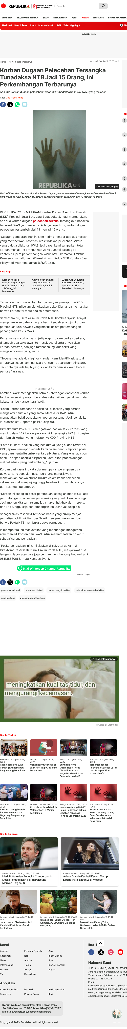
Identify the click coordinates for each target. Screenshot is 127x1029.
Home (3, 61)
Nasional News (24, 61)
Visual (27, 969)
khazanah (60, 17)
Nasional (7, 25)
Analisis (28, 960)
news (85, 17)
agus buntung (8, 598)
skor (46, 17)
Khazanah (5, 955)
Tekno (27, 964)
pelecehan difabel (33, 590)
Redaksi (28, 989)
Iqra (26, 955)
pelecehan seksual (46, 221)
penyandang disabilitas (59, 590)
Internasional (45, 25)
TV (1, 974)
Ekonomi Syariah (28, 17)
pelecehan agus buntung (32, 598)
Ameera (4, 951)
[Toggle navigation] (3, 6)
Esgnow (4, 969)
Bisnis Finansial (56, 964)
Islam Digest (55, 955)
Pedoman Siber (56, 989)
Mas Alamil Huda (14, 97)
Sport (33, 25)
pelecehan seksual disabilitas (90, 590)
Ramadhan (30, 974)
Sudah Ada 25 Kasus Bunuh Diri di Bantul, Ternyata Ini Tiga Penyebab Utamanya (73, 284)
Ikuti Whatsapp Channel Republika (46, 568)
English (52, 969)
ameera (7, 17)
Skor (50, 951)
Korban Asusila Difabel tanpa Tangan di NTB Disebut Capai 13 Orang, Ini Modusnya (13, 285)
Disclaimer (5, 994)
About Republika (9, 989)
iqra (74, 17)
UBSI (58, 25)
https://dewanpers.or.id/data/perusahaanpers (26, 1011)
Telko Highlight (72, 25)
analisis (98, 17)
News (12, 61)
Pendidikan (20, 25)
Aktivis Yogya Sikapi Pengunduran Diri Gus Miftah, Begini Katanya (43, 284)
